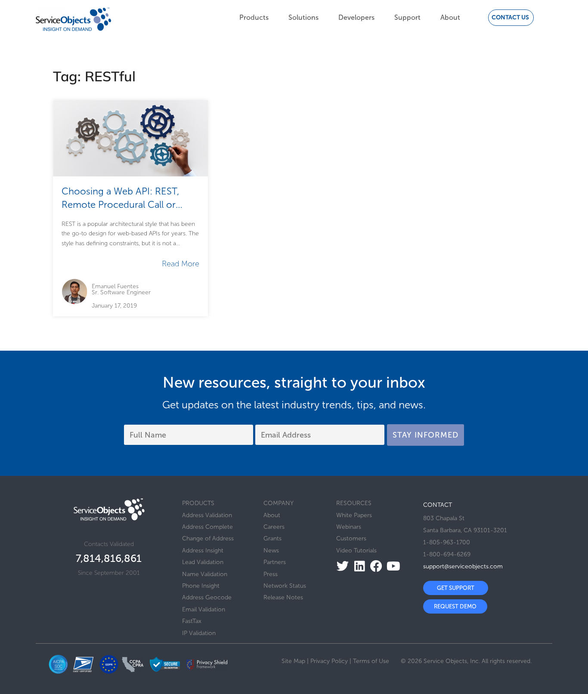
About (450, 17)
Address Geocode (207, 597)
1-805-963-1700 (446, 542)
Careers (274, 527)
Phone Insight (201, 585)
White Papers (354, 515)
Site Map (293, 661)
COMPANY (278, 503)
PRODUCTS (198, 503)
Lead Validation (202, 562)
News (271, 550)
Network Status (284, 585)
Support (407, 17)
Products (254, 17)
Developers (356, 17)
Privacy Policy (329, 661)
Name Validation (204, 574)
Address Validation (207, 515)
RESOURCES (353, 503)
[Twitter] (340, 566)
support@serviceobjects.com (463, 566)
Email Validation (203, 609)
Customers (351, 538)
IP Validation (199, 633)
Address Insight (202, 550)
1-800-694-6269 (446, 554)
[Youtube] (390, 566)
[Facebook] (373, 566)
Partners (274, 562)
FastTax (191, 621)
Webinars (348, 527)
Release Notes (283, 597)
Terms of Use (371, 661)
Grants (272, 538)
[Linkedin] (357, 566)
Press (270, 574)
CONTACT (437, 505)
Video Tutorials (356, 550)
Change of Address (208, 538)
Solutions (303, 17)
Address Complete (207, 527)
